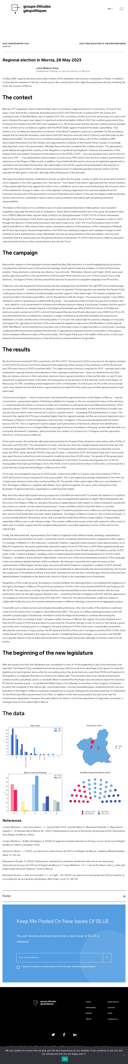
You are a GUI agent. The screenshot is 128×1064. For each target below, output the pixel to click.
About (88, 1019)
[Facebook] (64, 1034)
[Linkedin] (74, 1034)
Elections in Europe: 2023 (15, 44)
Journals (111, 1008)
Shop (110, 1013)
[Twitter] (53, 1034)
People (89, 1013)
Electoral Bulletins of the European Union (103, 44)
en (109, 9)
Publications (113, 1002)
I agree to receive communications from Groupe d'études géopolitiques (59, 966)
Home (88, 1002)
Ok (64, 1059)
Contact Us (113, 1019)
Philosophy (91, 1008)
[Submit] (107, 957)
